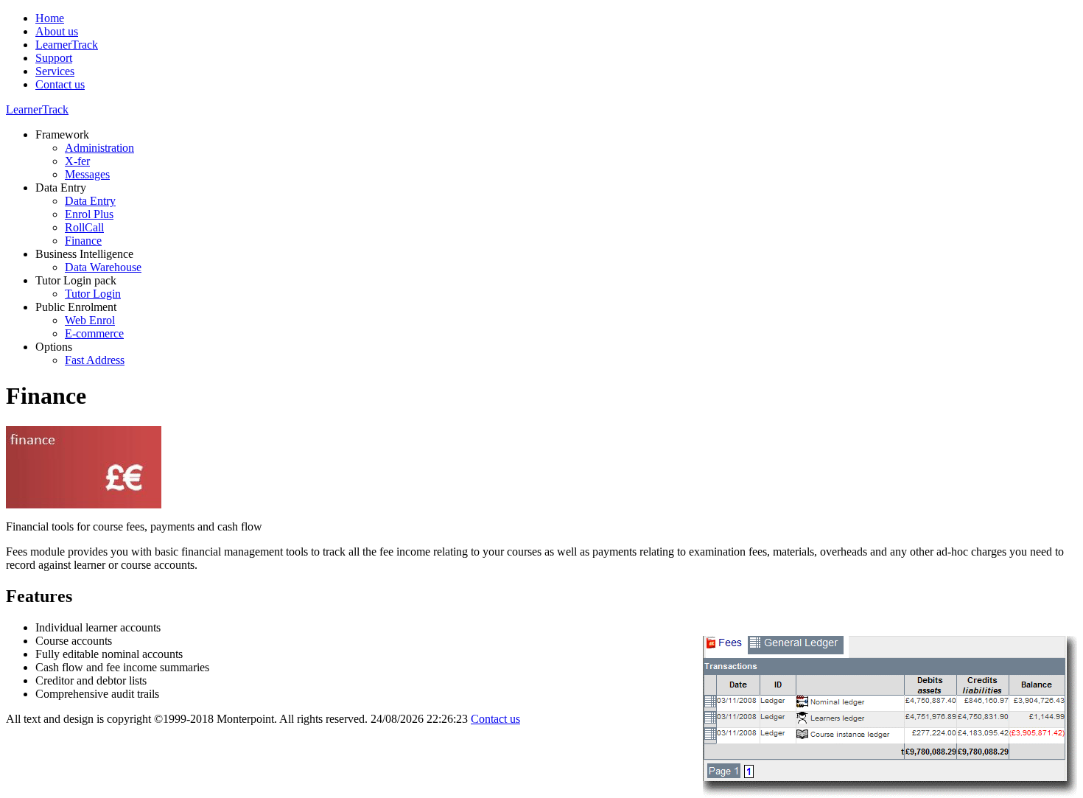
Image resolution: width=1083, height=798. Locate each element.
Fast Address (95, 360)
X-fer (77, 161)
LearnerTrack (66, 44)
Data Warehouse (103, 267)
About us (56, 31)
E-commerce (94, 333)
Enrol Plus (89, 214)
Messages (87, 174)
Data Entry (90, 201)
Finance (83, 240)
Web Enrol (90, 320)
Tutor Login (93, 293)
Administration (99, 147)
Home (49, 18)
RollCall (84, 227)
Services (54, 71)
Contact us (60, 84)
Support (53, 58)
